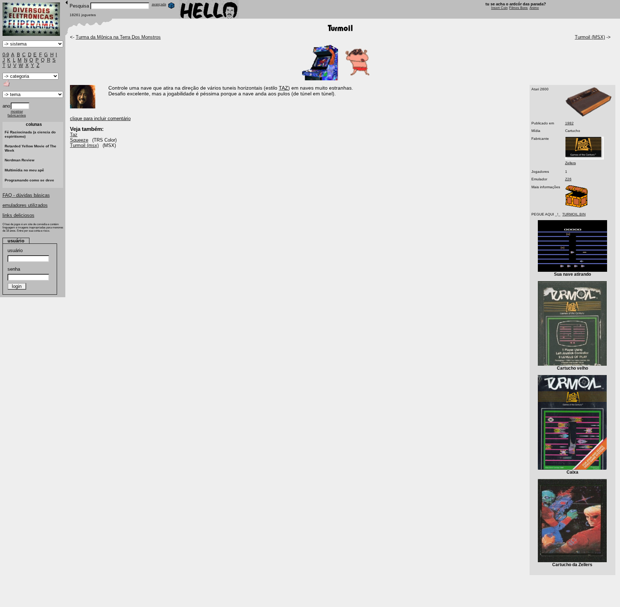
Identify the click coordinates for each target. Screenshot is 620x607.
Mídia (535, 131)
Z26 (568, 179)
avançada (159, 4)
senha (14, 269)
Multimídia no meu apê (24, 170)
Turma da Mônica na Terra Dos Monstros (118, 37)
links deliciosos (18, 215)
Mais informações (545, 187)
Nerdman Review (19, 160)
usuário (15, 250)
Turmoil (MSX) (590, 37)
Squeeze (79, 140)
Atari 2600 (540, 89)
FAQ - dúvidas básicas (26, 195)
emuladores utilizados (25, 205)
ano (6, 106)
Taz (74, 134)
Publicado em (542, 123)
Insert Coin (499, 8)
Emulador (539, 179)
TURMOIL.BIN (574, 214)
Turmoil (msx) (84, 145)
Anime (534, 8)
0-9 (6, 54)
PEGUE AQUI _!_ (545, 214)
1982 (569, 123)
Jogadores (540, 172)
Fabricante (540, 139)
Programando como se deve (29, 180)
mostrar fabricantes (17, 113)
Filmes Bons (518, 8)
